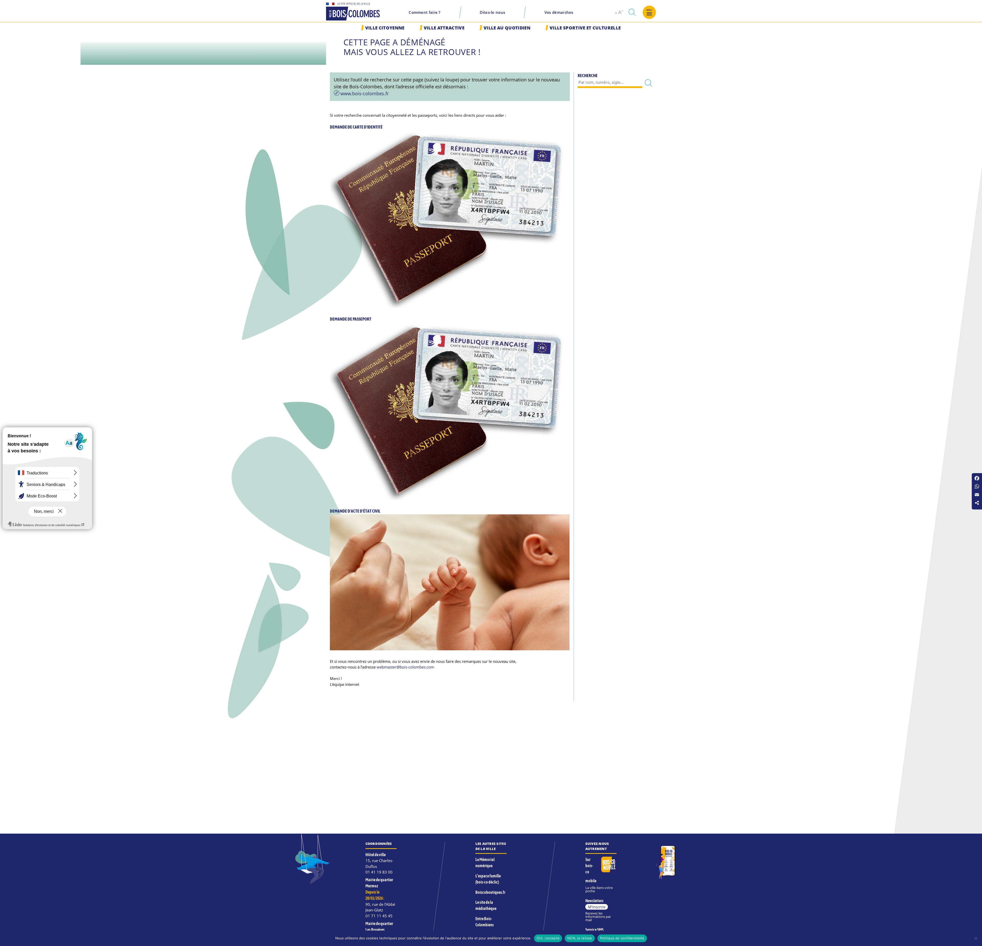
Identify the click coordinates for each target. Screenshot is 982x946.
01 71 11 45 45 (379, 915)
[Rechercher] (648, 83)
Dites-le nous (492, 12)
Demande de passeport (350, 319)
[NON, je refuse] (975, 938)
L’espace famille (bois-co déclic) (488, 879)
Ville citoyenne (385, 28)
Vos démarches (558, 12)
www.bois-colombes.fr (364, 93)
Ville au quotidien (507, 28)
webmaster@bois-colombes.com (405, 666)
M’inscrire (596, 906)
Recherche (588, 75)
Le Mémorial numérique (485, 862)
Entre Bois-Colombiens (484, 921)
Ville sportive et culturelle (585, 28)
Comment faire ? (425, 12)
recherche (632, 12)
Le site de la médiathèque (485, 905)
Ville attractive (444, 28)
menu (649, 10)
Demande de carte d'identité (356, 127)
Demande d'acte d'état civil (355, 511)
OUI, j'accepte (548, 938)
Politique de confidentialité (622, 938)
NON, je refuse (579, 938)
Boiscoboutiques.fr (490, 892)
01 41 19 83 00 (379, 872)
